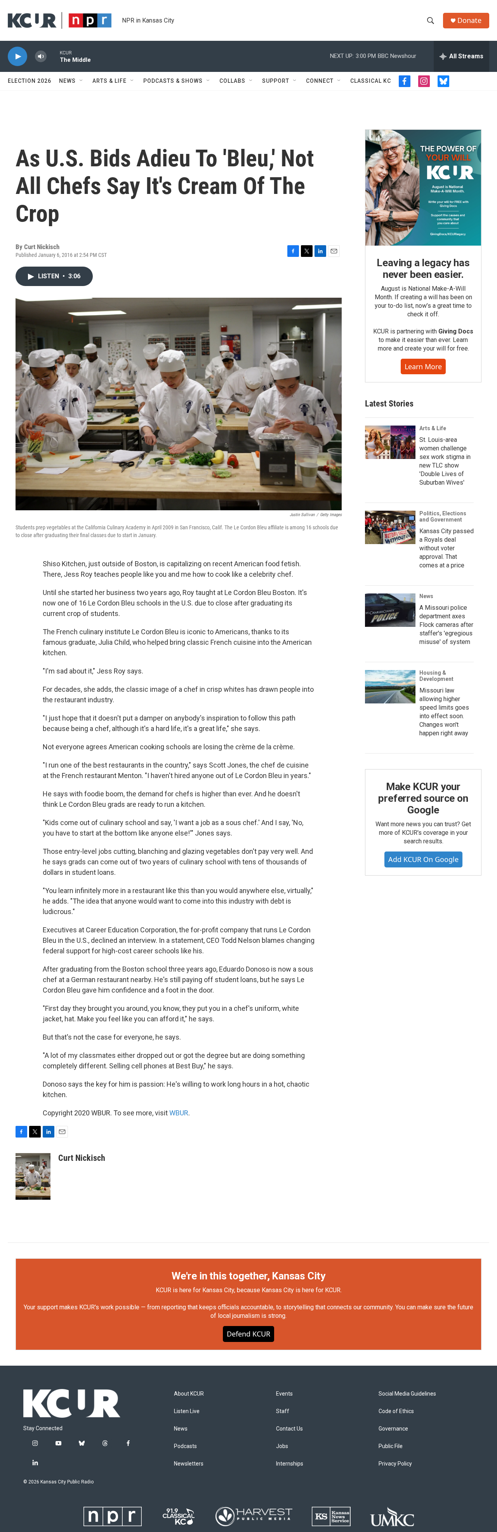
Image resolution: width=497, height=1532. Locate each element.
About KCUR (189, 1394)
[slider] (53, 56)
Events (284, 1394)
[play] (17, 56)
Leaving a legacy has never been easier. (423, 268)
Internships (289, 1464)
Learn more (423, 366)
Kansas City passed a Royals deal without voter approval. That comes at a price (446, 548)
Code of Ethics (396, 1411)
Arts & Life (109, 81)
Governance (393, 1429)
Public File (391, 1446)
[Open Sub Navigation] (81, 81)
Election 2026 (29, 81)
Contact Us (289, 1429)
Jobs (282, 1446)
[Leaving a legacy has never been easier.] (423, 188)
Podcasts (185, 1446)
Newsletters (188, 1464)
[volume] (40, 56)
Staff (282, 1411)
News (67, 81)
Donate (469, 20)
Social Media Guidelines (407, 1394)
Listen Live (187, 1411)
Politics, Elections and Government (442, 516)
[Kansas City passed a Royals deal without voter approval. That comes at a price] (390, 527)
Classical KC (370, 81)
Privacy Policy (395, 1464)
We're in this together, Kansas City (248, 1276)
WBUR (178, 1113)
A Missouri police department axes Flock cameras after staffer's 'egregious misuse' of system (446, 625)
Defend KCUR (248, 1333)
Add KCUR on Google (423, 859)
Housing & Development (436, 676)
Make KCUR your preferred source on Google (423, 798)
